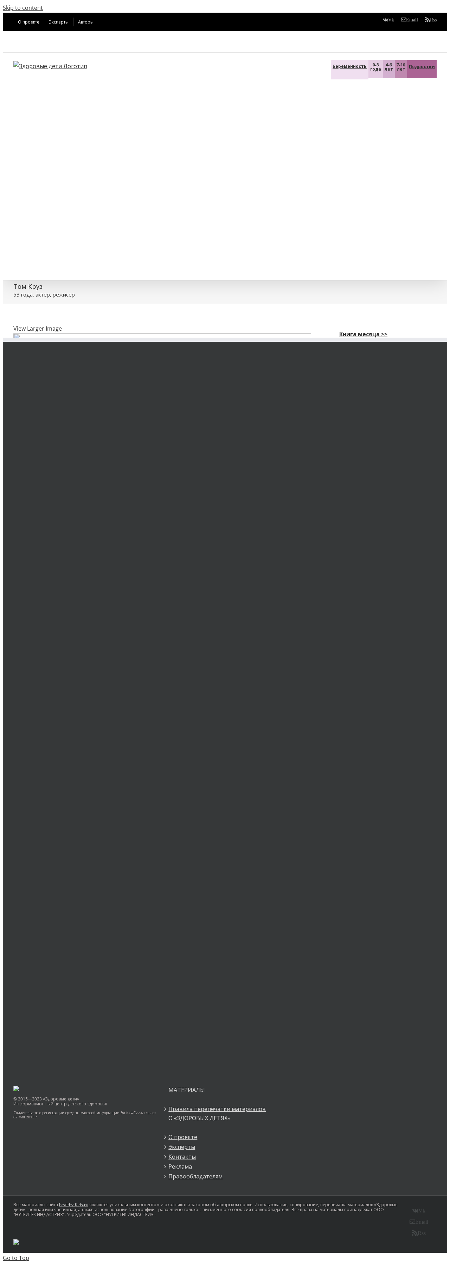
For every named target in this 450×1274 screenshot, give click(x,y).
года (375, 67)
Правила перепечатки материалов (217, 1109)
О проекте (182, 1137)
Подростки (422, 67)
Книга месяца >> (363, 334)
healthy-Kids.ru (73, 1205)
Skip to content (23, 8)
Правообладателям (195, 1176)
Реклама (180, 1166)
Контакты (182, 1157)
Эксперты (181, 1147)
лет (389, 67)
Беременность (350, 66)
